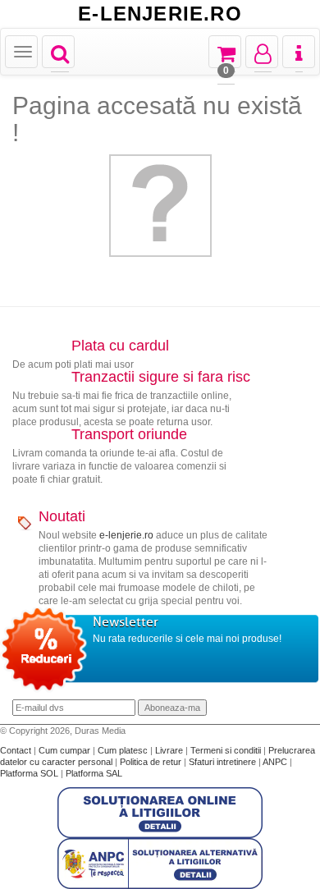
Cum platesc (124, 750)
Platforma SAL (94, 773)
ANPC (275, 762)
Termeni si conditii (226, 750)
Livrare (170, 750)
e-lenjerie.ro (126, 535)
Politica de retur (152, 762)
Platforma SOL (29, 773)
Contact (17, 750)
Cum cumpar (66, 750)
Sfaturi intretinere (223, 762)
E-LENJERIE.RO (160, 14)
